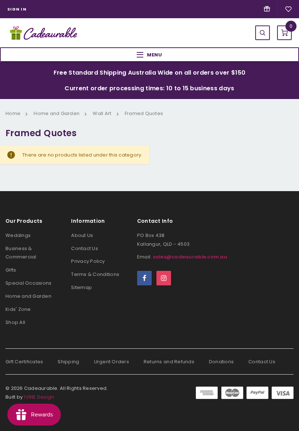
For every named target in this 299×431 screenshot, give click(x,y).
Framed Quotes (144, 113)
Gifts (10, 269)
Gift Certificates (24, 361)
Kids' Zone (18, 309)
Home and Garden (56, 113)
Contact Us (84, 248)
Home (12, 113)
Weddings (18, 235)
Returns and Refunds (169, 361)
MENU (154, 54)
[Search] (262, 32)
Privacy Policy (88, 261)
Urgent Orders (111, 361)
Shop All (15, 322)
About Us (82, 235)
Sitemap (81, 287)
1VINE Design (39, 397)
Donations (221, 361)
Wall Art (102, 113)
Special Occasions (28, 283)
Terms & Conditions (95, 274)
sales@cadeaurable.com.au (190, 256)
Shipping (68, 361)
